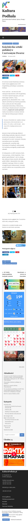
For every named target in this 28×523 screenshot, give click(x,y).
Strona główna (6, 497)
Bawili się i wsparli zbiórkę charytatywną (10, 386)
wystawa (8, 263)
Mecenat (4, 504)
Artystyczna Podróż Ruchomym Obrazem (13, 407)
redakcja (4, 56)
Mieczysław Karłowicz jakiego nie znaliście (12, 383)
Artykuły (6, 405)
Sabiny (19, 322)
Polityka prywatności (8, 499)
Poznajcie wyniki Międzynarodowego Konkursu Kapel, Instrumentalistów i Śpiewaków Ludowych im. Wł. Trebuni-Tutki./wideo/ (14, 378)
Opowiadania (8, 422)
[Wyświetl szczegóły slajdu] (14, 356)
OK (22, 435)
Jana (15, 322)
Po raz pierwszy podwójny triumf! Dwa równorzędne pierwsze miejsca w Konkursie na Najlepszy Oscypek (14, 390)
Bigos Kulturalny (8, 418)
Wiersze (7, 424)
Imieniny (6, 322)
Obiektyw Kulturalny (7, 43)
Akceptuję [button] (5, 515)
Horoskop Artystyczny (10, 420)
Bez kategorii (7, 416)
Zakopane (14, 263)
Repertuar (6, 426)
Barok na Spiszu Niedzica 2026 (11, 394)
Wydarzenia (15, 43)
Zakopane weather (14, 316)
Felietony (7, 410)
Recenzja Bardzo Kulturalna (12, 414)
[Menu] (3, 37)
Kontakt (4, 502)
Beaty (11, 322)
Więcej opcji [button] (6, 519)
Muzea (6, 428)
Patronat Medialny (7, 506)
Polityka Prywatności (16, 519)
